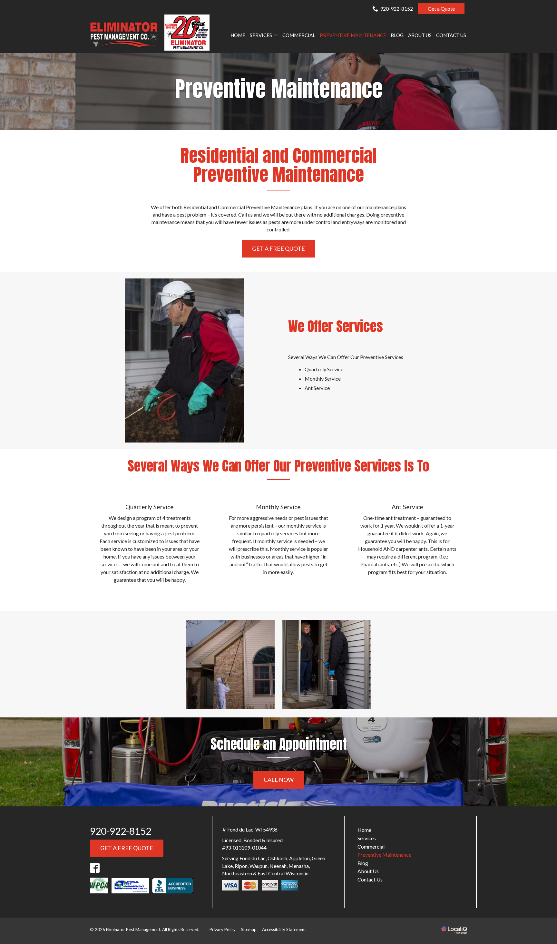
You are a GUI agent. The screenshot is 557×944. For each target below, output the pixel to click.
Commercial (298, 35)
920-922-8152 (396, 8)
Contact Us (451, 35)
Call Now (279, 779)
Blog (397, 35)
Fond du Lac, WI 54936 (252, 829)
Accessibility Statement (284, 929)
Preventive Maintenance (353, 35)
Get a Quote (441, 8)
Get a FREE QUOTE (278, 248)
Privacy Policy (223, 929)
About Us (420, 35)
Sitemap (249, 929)
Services (261, 35)
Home (237, 35)
